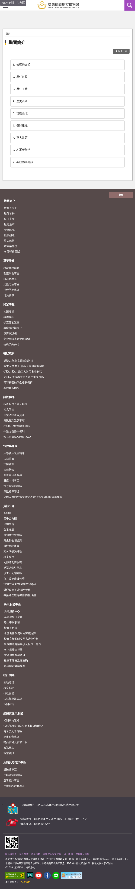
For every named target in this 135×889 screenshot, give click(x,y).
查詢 (129, 5)
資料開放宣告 (82, 854)
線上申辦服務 (12, 622)
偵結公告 (9, 524)
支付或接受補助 (13, 551)
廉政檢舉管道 (11, 491)
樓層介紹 (9, 317)
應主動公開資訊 (13, 540)
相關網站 (9, 704)
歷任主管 (20, 89)
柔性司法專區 (11, 284)
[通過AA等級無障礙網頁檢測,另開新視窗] (15, 876)
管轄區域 (20, 113)
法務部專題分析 (13, 699)
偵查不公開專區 (13, 573)
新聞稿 (7, 513)
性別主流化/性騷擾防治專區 (20, 584)
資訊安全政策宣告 (52, 854)
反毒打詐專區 (11, 780)
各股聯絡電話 (23, 162)
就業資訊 (9, 753)
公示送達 (9, 529)
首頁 (8, 34)
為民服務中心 (12, 611)
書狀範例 (9, 353)
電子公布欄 (10, 518)
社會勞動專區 (11, 290)
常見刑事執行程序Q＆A (17, 437)
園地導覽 (9, 682)
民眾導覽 (9, 304)
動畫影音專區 (11, 737)
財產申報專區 (11, 480)
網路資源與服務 (13, 713)
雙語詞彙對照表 (13, 568)
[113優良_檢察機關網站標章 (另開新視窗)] (71, 876)
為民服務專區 (12, 604)
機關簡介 (17, 43)
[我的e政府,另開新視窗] (30, 876)
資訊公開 (9, 506)
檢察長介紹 (21, 64)
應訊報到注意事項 (14, 420)
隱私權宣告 (11, 854)
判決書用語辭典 (13, 475)
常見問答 (9, 409)
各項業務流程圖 (13, 649)
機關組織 (20, 125)
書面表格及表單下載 (15, 742)
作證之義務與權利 (14, 431)
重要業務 (9, 260)
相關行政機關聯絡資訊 (17, 426)
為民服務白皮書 (13, 617)
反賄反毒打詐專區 (14, 762)
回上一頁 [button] (122, 51)
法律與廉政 (10, 446)
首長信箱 (35, 854)
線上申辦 (68, 854)
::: (3, 26)
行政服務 (9, 693)
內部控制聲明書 (13, 562)
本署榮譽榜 (21, 149)
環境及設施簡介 (13, 328)
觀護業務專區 (11, 273)
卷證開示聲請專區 (14, 666)
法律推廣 (9, 459)
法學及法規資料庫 (14, 453)
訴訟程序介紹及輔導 (15, 404)
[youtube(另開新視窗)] (38, 876)
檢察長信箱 (10, 628)
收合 (121, 195)
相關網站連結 (11, 720)
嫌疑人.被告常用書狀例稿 (18, 360)
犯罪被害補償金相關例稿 (18, 382)
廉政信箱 (23, 854)
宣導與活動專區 (13, 486)
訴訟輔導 (9, 397)
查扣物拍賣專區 (13, 535)
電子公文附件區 (13, 731)
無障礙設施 (10, 333)
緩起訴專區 (10, 279)
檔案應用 (9, 557)
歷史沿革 (20, 101)
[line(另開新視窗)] (55, 876)
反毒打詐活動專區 (14, 786)
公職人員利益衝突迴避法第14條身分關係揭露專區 (33, 497)
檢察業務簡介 (11, 268)
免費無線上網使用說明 (17, 339)
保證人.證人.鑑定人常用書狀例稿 (23, 371)
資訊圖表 (9, 748)
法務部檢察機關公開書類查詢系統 (23, 726)
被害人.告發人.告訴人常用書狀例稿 (24, 366)
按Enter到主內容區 (13, 2)
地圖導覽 (9, 311)
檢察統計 (9, 688)
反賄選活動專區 (13, 775)
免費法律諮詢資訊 (14, 415)
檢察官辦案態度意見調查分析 (21, 639)
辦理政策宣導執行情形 (17, 590)
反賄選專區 (10, 769)
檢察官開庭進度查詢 (16, 660)
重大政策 (20, 137)
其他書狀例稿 (11, 388)
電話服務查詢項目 (14, 655)
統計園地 (9, 675)
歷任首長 (20, 76)
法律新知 (9, 469)
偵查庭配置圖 (11, 322)
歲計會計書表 (11, 546)
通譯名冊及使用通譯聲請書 (20, 633)
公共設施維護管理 (14, 578)
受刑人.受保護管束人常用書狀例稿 (24, 377)
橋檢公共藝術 (11, 344)
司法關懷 (9, 295)
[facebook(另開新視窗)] (47, 876)
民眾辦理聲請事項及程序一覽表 (22, 644)
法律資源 (9, 464)
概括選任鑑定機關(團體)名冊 (20, 595)
